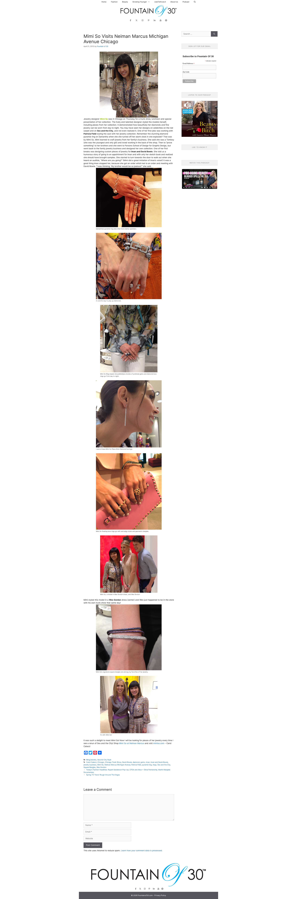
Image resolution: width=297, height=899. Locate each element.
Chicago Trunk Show (113, 762)
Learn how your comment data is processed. (142, 850)
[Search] (214, 34)
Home (104, 2)
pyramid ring (147, 765)
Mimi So (100, 765)
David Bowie (127, 762)
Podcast (186, 2)
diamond (136, 762)
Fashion (114, 2)
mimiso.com (158, 743)
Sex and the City (163, 765)
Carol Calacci (91, 762)
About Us (174, 2)
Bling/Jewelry (91, 760)
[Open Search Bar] (195, 2)
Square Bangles (90, 767)
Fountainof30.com (145, 895)
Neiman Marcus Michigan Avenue (117, 765)
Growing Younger (139, 2)
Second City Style (104, 760)
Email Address (188, 63)
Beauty (125, 2)
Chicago (100, 762)
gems (142, 762)
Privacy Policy (160, 895)
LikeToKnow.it (160, 2)
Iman (148, 762)
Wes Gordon (101, 767)
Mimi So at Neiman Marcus (131, 743)
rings (155, 765)
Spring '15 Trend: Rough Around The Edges (103, 775)
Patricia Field (136, 765)
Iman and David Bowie (159, 762)
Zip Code (186, 72)
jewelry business (90, 765)
